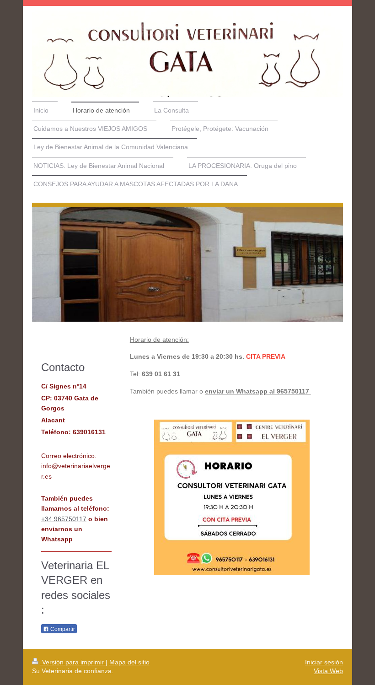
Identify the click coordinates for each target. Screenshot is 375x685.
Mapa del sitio (129, 662)
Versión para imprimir (73, 662)
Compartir (62, 629)
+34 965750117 (63, 519)
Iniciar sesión (324, 662)
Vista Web (328, 670)
